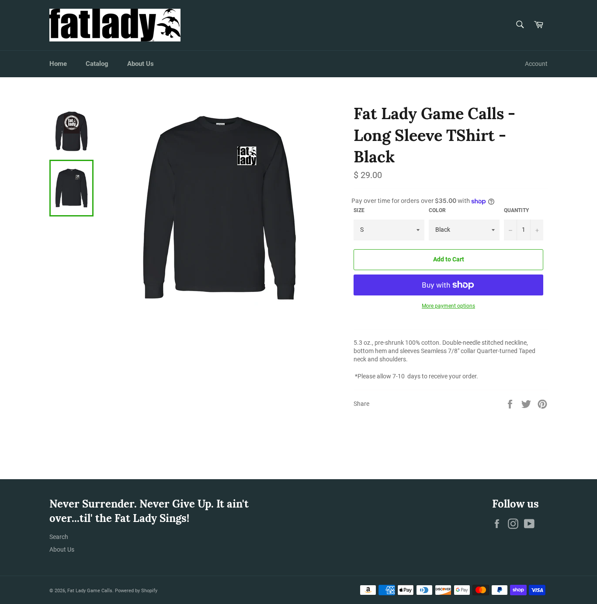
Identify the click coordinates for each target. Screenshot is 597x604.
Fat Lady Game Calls (89, 591)
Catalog (97, 64)
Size (359, 210)
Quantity (516, 210)
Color (437, 210)
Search (58, 536)
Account (536, 63)
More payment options (448, 306)
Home (58, 64)
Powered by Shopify (136, 591)
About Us (140, 64)
